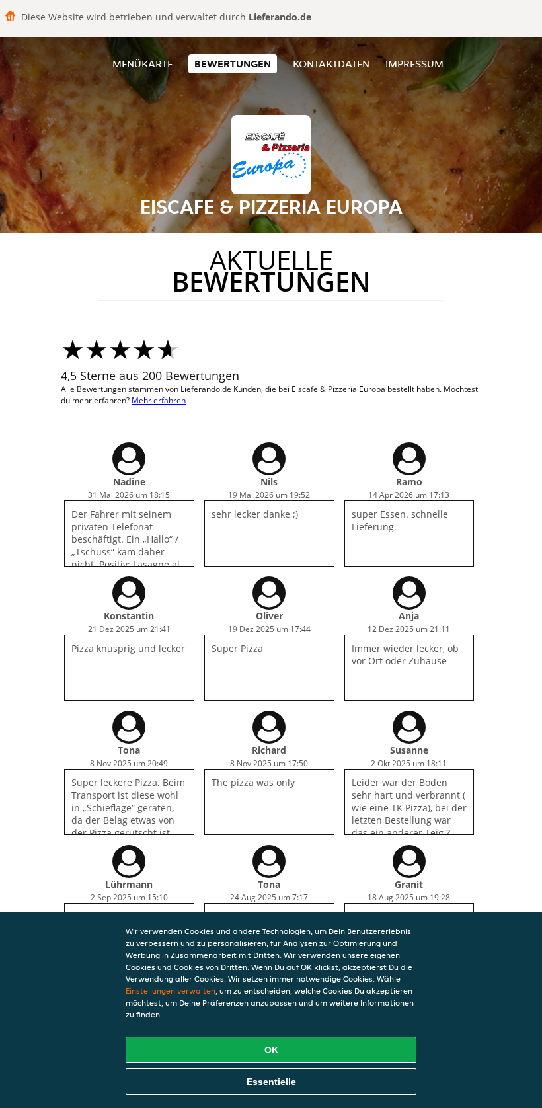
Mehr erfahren (159, 400)
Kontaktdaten (331, 64)
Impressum (414, 64)
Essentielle (271, 1081)
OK (271, 1050)
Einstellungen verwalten (170, 991)
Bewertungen (232, 64)
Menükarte (142, 64)
